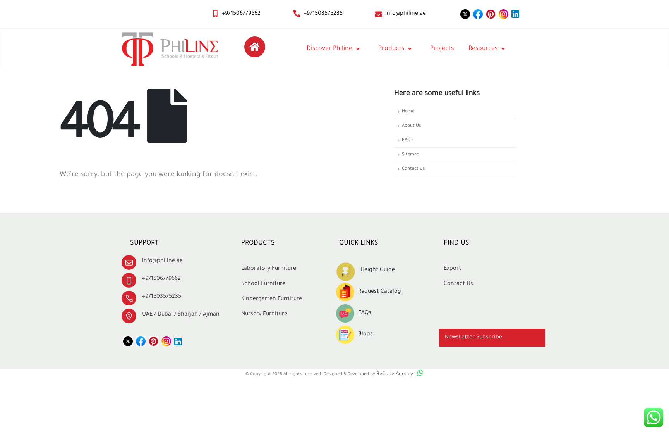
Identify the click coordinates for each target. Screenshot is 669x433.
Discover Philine (329, 48)
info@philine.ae (162, 261)
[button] (492, 338)
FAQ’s (407, 140)
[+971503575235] (296, 13)
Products (391, 48)
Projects (442, 48)
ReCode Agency (395, 374)
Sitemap (410, 154)
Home (408, 111)
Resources (482, 48)
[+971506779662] (215, 13)
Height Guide (377, 270)
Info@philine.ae (405, 14)
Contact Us (413, 169)
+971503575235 (323, 14)
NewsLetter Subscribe (473, 338)
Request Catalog (379, 292)
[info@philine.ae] (129, 262)
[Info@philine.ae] (378, 14)
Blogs (365, 334)
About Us (411, 126)
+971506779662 (241, 14)
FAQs (364, 313)
